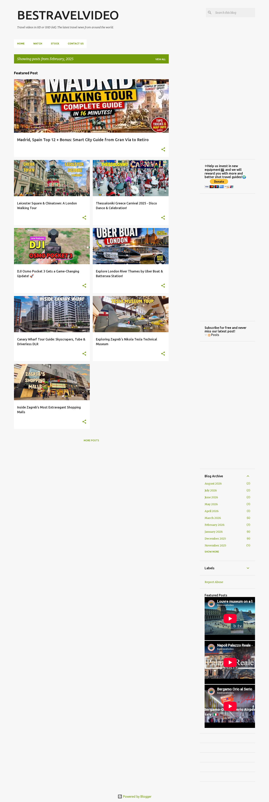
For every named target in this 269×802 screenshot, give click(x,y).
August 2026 (213, 483)
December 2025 (215, 538)
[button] (163, 150)
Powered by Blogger (136, 796)
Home (21, 43)
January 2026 (214, 531)
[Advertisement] (184, 126)
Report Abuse (214, 582)
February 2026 (214, 525)
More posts (91, 440)
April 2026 (212, 511)
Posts (214, 335)
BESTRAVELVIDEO (68, 15)
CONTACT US (75, 43)
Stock (55, 43)
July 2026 (211, 490)
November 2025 (215, 545)
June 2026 (211, 497)
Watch (37, 43)
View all (160, 59)
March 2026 (213, 518)
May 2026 (211, 504)
